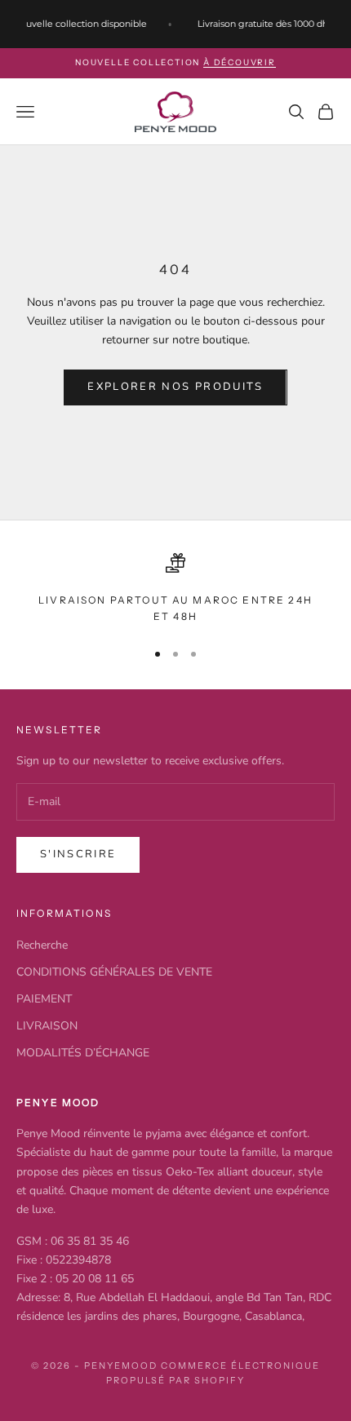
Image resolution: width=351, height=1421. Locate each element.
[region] (175, 589)
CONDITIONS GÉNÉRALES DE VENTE (114, 972)
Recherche (42, 945)
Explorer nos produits (175, 386)
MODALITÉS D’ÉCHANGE (82, 1052)
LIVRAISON (47, 1026)
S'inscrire (78, 854)
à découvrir (239, 62)
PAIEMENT (44, 999)
